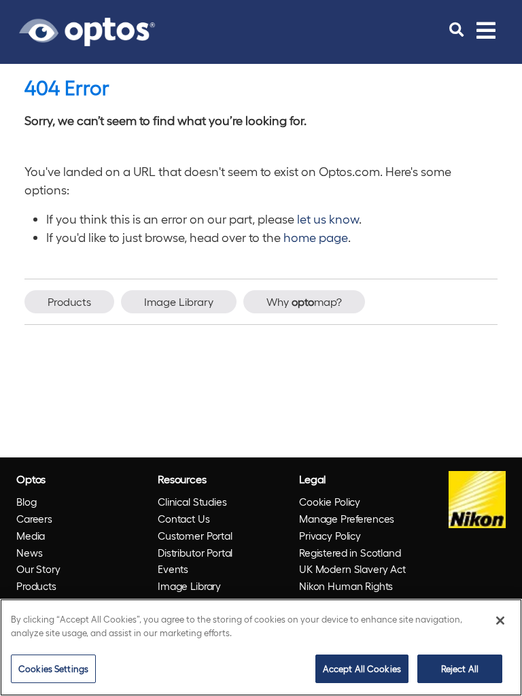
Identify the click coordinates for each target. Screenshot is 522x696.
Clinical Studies (192, 501)
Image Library (178, 301)
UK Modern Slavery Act (352, 569)
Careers (34, 518)
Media (30, 535)
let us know (328, 218)
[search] (456, 30)
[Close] (500, 621)
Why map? (304, 301)
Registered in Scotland (350, 552)
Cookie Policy (329, 501)
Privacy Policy (330, 535)
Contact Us (184, 518)
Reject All (459, 668)
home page (315, 237)
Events (173, 569)
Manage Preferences (346, 518)
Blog (26, 501)
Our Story (38, 569)
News (29, 552)
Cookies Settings (53, 668)
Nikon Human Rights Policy (346, 594)
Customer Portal (195, 535)
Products (69, 301)
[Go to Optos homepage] (87, 30)
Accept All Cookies (362, 668)
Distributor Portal (195, 552)
